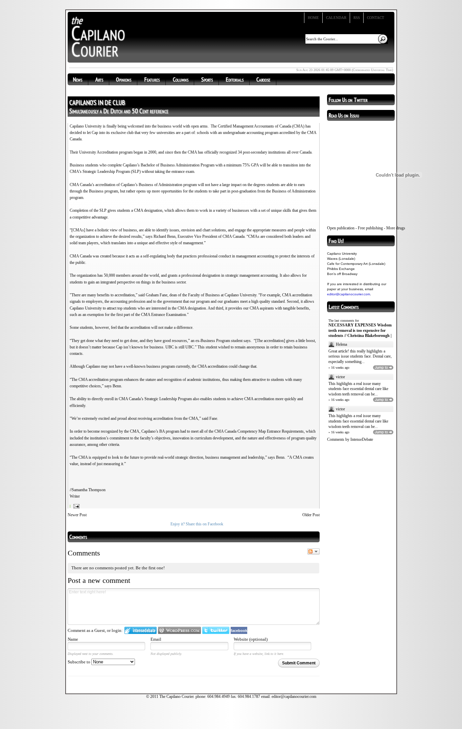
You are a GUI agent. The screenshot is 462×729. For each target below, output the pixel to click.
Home (313, 18)
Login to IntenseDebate (140, 630)
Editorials (235, 79)
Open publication (340, 228)
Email (156, 639)
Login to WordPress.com (179, 630)
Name (73, 639)
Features (152, 79)
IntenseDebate (361, 439)
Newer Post (77, 514)
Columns (180, 79)
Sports (207, 79)
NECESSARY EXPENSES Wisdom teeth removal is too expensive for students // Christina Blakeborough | (360, 330)
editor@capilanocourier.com (348, 294)
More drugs (395, 228)
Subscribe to (79, 661)
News (77, 79)
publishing (374, 228)
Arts (99, 79)
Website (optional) (251, 639)
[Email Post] (75, 506)
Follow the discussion (313, 551)
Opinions (123, 79)
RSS (356, 18)
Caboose (263, 79)
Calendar (336, 18)
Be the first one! (150, 567)
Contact (375, 18)
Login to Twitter (215, 630)
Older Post (311, 514)
